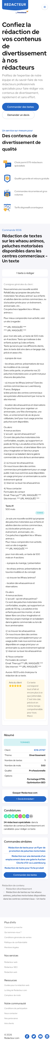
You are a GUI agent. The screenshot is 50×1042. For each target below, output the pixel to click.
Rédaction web (10, 972)
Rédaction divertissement (19, 888)
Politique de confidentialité (15, 942)
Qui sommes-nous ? (12, 932)
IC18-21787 (39, 750)
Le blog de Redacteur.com (15, 990)
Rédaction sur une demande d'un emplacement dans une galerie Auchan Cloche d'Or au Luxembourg (25, 859)
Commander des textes (20, 106)
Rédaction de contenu (13, 885)
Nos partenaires (11, 1018)
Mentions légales (11, 947)
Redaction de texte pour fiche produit (24, 867)
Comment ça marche (13, 927)
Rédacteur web (10, 962)
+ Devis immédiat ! (25, 798)
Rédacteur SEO (11, 967)
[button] (45, 7)
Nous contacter (11, 1013)
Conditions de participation (15, 1008)
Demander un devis (18, 115)
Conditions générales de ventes (17, 937)
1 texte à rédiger (25, 273)
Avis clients (9, 1023)
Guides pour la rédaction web (16, 985)
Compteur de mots (12, 995)
